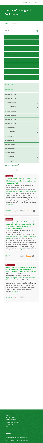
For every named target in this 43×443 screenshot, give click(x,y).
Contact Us (9, 72)
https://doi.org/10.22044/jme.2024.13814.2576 (21, 236)
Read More (9, 205)
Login (36, 2)
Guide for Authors (12, 55)
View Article (9, 211)
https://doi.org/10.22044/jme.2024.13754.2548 (21, 191)
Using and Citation (12, 78)
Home (6, 24)
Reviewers (9, 66)
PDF (20, 211)
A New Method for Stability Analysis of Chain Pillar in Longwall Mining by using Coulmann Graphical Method (21, 181)
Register (27, 2)
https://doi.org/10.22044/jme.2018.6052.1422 (20, 278)
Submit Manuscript (12, 60)
